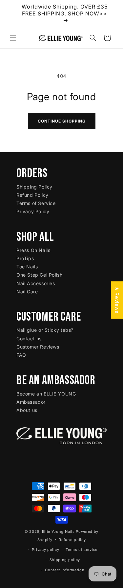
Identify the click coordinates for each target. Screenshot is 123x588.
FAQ (21, 355)
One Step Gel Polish (39, 275)
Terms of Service (36, 203)
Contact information (64, 570)
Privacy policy (45, 549)
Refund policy (72, 539)
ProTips (25, 258)
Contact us (29, 338)
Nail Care (27, 291)
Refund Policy (32, 195)
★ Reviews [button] (117, 299)
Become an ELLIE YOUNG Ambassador (46, 398)
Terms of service (81, 549)
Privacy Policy (32, 211)
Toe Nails (27, 266)
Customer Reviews (37, 347)
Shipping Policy (34, 187)
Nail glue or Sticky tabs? (44, 330)
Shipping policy (65, 559)
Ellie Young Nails (58, 531)
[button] (13, 38)
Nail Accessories (35, 283)
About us (26, 410)
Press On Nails (33, 250)
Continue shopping (62, 121)
